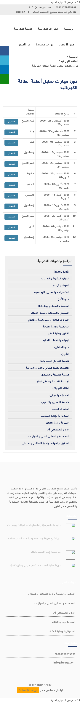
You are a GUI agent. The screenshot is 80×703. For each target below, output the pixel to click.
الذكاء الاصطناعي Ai (58, 430)
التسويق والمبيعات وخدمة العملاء (50, 313)
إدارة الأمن (63, 299)
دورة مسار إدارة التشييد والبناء (45, 552)
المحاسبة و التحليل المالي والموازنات (48, 436)
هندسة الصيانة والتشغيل (55, 375)
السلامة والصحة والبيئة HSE (53, 306)
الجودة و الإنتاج (61, 285)
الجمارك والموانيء (59, 395)
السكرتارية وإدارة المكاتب (55, 416)
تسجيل (11, 121)
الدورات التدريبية (48, 29)
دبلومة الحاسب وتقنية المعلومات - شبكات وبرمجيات (33, 525)
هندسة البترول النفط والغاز (54, 361)
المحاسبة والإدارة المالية (55, 327)
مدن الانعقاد (66, 44)
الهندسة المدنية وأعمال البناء (53, 382)
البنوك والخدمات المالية (55, 340)
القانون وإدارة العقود (58, 334)
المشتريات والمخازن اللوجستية (51, 292)
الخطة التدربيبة (23, 29)
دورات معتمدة (44, 44)
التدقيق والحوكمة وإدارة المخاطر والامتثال (45, 443)
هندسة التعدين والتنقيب (55, 402)
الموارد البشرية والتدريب (55, 279)
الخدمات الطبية (60, 409)
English (20, 12)
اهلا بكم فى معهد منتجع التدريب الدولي (54, 12)
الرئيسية (69, 29)
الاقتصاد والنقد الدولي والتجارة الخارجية (47, 368)
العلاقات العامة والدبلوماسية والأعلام (48, 320)
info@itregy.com (40, 7)
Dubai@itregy (28, 690)
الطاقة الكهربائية (60, 388)
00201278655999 (65, 7)
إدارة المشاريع (61, 347)
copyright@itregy (40, 685)
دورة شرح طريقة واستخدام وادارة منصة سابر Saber (34, 538)
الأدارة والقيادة (61, 272)
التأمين (65, 354)
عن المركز (24, 44)
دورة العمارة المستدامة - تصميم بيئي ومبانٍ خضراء (35, 565)
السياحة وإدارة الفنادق (57, 423)
